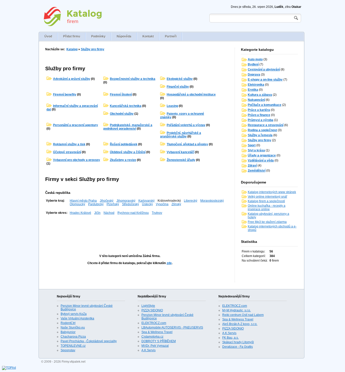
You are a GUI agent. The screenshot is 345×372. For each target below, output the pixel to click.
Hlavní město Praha (83, 200)
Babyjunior (68, 332)
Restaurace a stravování (265, 125)
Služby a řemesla (260, 135)
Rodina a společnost (262, 130)
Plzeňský (113, 204)
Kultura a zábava (260, 95)
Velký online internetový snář (267, 196)
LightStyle (148, 306)
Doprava (254, 74)
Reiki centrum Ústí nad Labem (243, 315)
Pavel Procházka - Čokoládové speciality (89, 341)
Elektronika (256, 84)
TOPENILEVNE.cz (73, 345)
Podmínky (98, 36)
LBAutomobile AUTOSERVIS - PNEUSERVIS (172, 327)
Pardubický (96, 204)
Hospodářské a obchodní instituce (191, 94)
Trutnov (157, 213)
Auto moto (255, 59)
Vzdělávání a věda (261, 160)
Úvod (48, 36)
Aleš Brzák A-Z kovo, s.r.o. (239, 324)
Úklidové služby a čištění (127, 152)
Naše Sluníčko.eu (73, 327)
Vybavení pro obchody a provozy (76, 160)
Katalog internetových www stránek (272, 192)
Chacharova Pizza (73, 336)
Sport (252, 145)
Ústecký (147, 204)
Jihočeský (106, 200)
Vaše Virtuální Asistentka (77, 318)
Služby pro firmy (92, 49)
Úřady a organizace (262, 155)
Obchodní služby (122, 113)
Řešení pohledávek (123, 144)
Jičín (97, 213)
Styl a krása (256, 150)
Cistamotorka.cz (152, 336)
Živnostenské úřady (181, 160)
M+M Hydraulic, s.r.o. (236, 310)
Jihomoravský (125, 200)
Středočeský (130, 204)
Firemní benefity (64, 94)
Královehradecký (169, 200)
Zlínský (176, 204)
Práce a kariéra (259, 110)
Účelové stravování (67, 152)
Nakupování (256, 100)
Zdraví (252, 165)
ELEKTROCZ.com (153, 323)
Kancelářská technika (125, 106)
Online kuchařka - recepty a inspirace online (266, 207)
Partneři (171, 36)
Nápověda (124, 36)
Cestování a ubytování (264, 69)
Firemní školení (121, 94)
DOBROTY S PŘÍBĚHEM (158, 341)
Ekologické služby (180, 79)
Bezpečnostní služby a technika (132, 79)
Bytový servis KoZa (74, 314)
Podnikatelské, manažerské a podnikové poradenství (127, 126)
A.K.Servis (148, 350)
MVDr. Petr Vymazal (155, 345)
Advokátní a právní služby (71, 79)
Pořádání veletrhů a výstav (186, 125)
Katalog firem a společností (266, 201)
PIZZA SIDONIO (152, 310)
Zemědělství (256, 170)
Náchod (109, 213)
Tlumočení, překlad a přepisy (187, 144)
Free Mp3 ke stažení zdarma (267, 222)
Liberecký (190, 200)
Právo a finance (259, 115)
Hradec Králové (80, 213)
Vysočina (162, 204)
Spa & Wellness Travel (157, 332)
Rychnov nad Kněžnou (133, 213)
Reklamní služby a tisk (69, 144)
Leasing (172, 106)
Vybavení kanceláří (180, 152)
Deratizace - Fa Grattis (237, 346)
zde (169, 263)
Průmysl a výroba (260, 120)
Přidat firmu (71, 36)
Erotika (253, 89)
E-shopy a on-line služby (265, 79)
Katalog (72, 49)
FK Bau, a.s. (230, 337)
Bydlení (253, 64)
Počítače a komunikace (264, 105)
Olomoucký (77, 204)
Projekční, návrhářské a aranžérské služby (180, 134)
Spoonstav (68, 350)
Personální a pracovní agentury (75, 125)
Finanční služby (178, 86)
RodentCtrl (68, 323)
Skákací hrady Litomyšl (238, 342)
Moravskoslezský (212, 200)
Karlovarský (146, 200)
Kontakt (148, 36)
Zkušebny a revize (123, 160)
